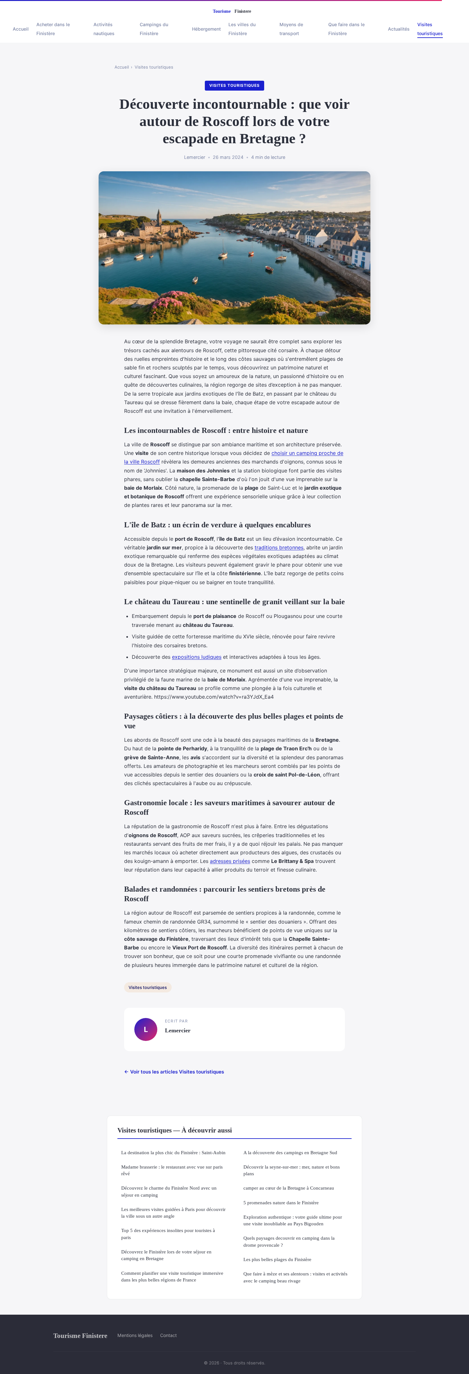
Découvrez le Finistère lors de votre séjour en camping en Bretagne (166, 1255)
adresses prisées (230, 861)
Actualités (399, 29)
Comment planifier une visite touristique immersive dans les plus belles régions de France (172, 1276)
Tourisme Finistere (80, 1335)
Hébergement (206, 29)
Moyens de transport (291, 29)
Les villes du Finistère (242, 29)
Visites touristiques (430, 29)
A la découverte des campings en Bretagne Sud (290, 1152)
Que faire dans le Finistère (346, 29)
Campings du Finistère (154, 29)
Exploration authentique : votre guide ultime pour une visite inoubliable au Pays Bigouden (292, 1220)
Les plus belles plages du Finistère (277, 1259)
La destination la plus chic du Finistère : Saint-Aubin (173, 1152)
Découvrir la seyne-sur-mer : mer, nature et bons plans (291, 1170)
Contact (168, 1335)
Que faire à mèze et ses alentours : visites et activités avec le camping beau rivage (295, 1277)
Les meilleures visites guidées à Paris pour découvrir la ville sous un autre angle (173, 1213)
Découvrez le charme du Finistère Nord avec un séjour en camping (169, 1191)
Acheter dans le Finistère (53, 29)
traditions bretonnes (279, 547)
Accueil (21, 29)
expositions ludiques (196, 657)
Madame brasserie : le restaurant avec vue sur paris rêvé (172, 1170)
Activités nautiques (104, 29)
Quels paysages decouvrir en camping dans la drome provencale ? (289, 1241)
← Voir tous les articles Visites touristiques (174, 1072)
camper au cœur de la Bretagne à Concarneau (288, 1188)
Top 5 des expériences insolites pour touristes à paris (168, 1234)
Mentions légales (135, 1335)
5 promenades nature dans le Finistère (281, 1202)
